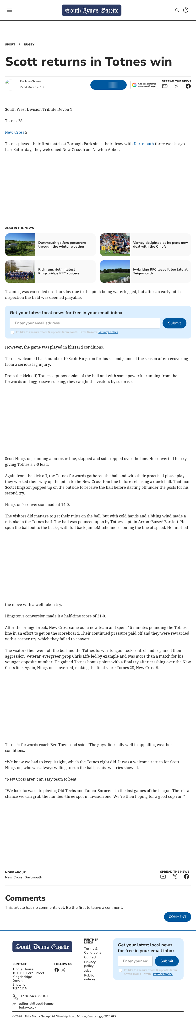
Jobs (87, 970)
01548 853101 (37, 996)
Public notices (89, 977)
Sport (10, 44)
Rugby (29, 44)
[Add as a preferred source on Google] (144, 85)
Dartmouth (144, 143)
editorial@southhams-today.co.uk (36, 1005)
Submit (174, 323)
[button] (9, 10)
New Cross (14, 132)
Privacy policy (90, 964)
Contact (90, 957)
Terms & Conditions (92, 950)
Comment (177, 917)
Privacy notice (108, 332)
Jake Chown (33, 81)
